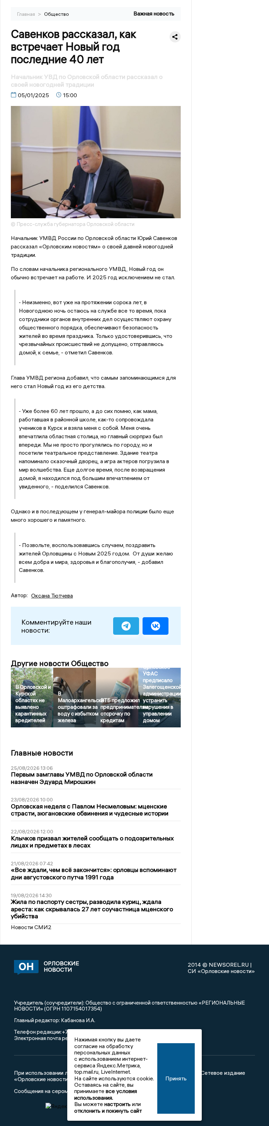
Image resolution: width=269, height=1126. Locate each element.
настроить (117, 1103)
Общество (56, 14)
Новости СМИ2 (31, 927)
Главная (26, 14)
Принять (176, 1078)
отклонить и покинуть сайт (108, 1110)
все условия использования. (105, 1094)
